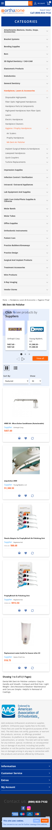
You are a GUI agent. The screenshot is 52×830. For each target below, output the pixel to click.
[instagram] (29, 808)
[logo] (13, 11)
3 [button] (30, 355)
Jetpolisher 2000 (10, 481)
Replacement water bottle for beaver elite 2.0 (22, 653)
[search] (30, 3)
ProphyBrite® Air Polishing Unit (17, 596)
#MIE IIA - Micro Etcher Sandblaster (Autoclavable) (24, 423)
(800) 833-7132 (37, 801)
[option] (15, 335)
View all (40, 358)
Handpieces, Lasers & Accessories (23, 300)
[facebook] (23, 808)
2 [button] (26, 355)
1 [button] (22, 355)
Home (5, 300)
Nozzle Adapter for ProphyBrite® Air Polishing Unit (24, 538)
